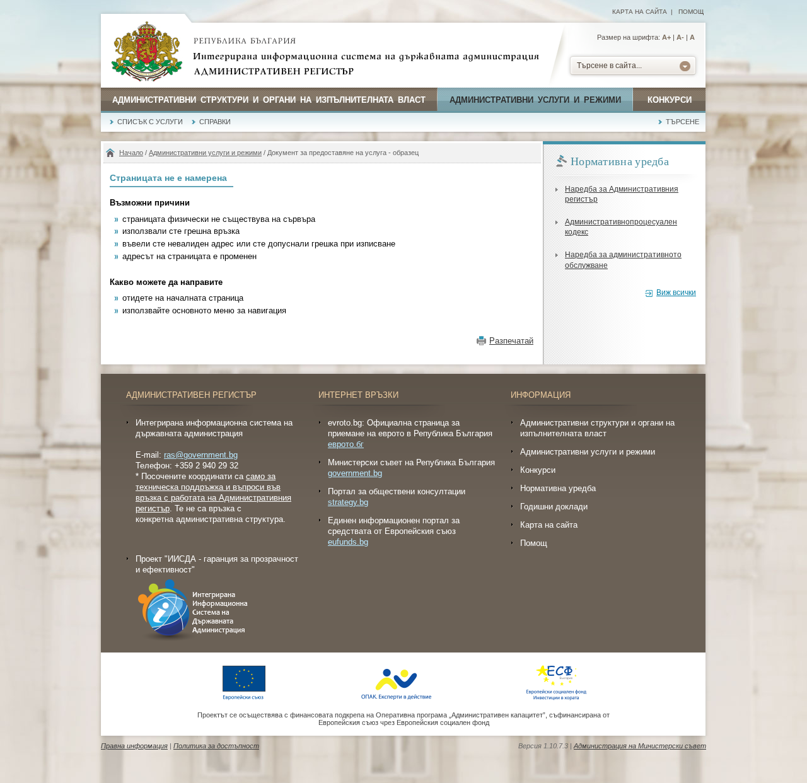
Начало (131, 152)
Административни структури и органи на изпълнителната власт (269, 100)
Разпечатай (511, 340)
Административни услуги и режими (535, 100)
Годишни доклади (554, 506)
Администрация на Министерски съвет (640, 746)
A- (680, 37)
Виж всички (676, 292)
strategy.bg (348, 502)
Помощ (691, 11)
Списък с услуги (150, 121)
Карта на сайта (639, 11)
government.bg (355, 473)
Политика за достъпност (216, 746)
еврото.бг (346, 444)
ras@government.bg (201, 455)
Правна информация (134, 746)
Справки (215, 121)
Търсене (682, 121)
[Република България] (146, 52)
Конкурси (669, 100)
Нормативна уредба (558, 488)
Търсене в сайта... (609, 65)
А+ (666, 37)
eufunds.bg (348, 542)
